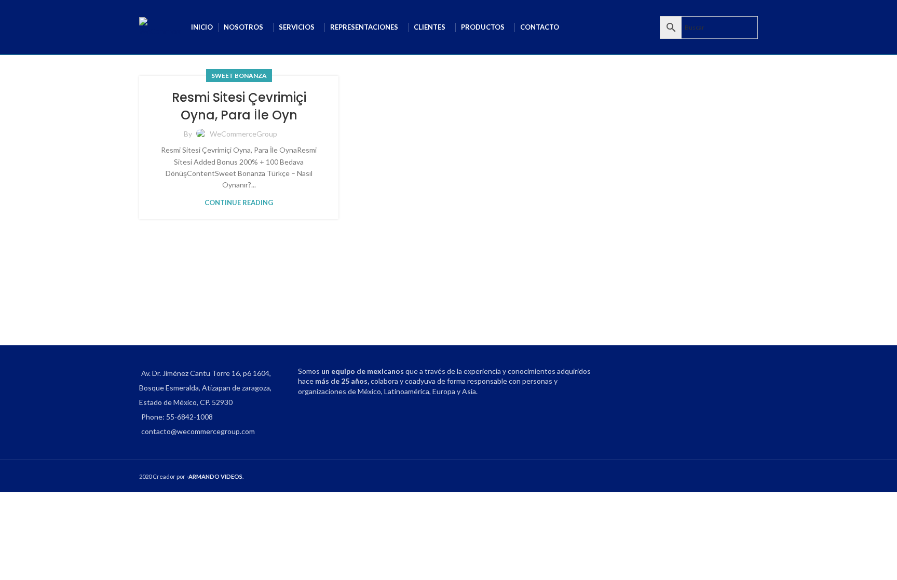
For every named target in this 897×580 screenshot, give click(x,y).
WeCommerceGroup (243, 133)
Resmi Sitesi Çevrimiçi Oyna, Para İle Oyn (239, 106)
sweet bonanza (239, 75)
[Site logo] (160, 26)
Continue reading (239, 202)
